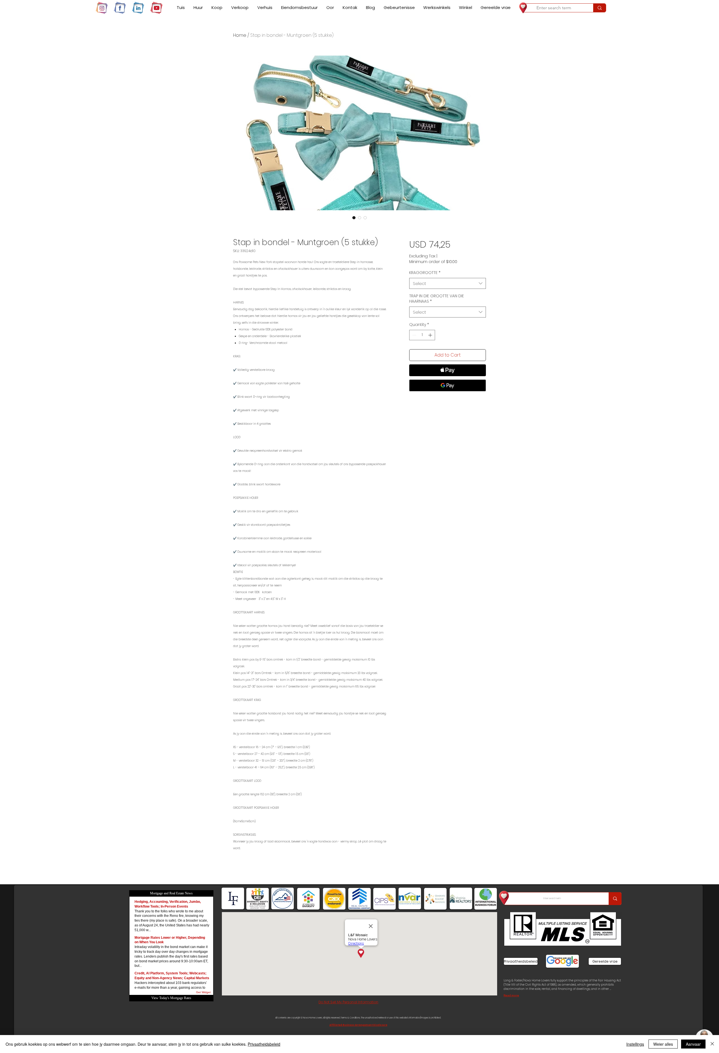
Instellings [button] (635, 1044)
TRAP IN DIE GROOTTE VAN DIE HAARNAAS (436, 298)
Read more (511, 995)
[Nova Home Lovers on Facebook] (120, 8)
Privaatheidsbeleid (264, 1044)
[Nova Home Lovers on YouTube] (156, 8)
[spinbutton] (422, 335)
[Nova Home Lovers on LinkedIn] (138, 8)
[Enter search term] (599, 8)
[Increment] (430, 335)
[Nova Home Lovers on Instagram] (101, 8)
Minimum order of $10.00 (433, 261)
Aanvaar (693, 1044)
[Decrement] (413, 335)
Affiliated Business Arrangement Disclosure (358, 1025)
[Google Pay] (447, 385)
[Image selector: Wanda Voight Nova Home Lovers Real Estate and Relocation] (354, 217)
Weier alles (663, 1044)
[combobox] (447, 283)
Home (239, 35)
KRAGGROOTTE (424, 272)
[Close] (712, 1044)
